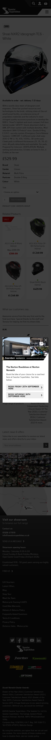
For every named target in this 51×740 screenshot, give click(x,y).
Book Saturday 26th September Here (19, 395)
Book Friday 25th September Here (23, 387)
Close (45, 340)
